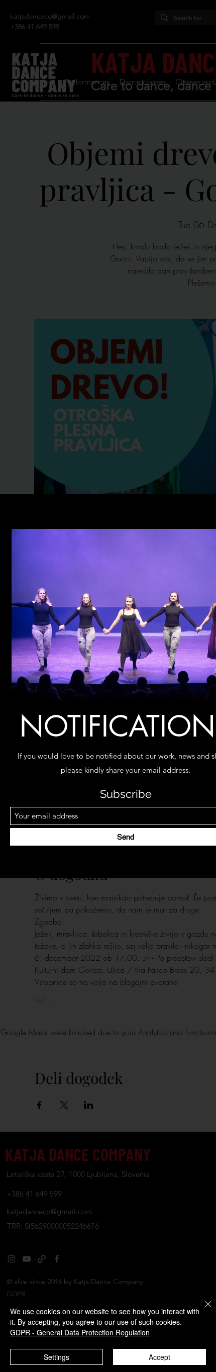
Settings (56, 1357)
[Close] (202, 1310)
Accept (159, 1357)
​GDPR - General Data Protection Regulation (80, 1332)
